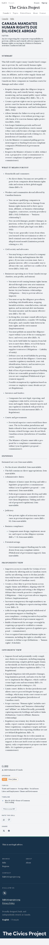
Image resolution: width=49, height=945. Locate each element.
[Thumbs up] (4, 820)
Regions (5, 866)
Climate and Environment (28, 791)
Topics (15, 13)
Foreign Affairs (23, 789)
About (35, 13)
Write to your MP (9, 809)
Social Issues (34, 789)
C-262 (5, 766)
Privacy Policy (8, 903)
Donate (37, 3)
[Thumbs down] (9, 820)
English (4, 3)
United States (25, 13)
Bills (12, 19)
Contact (43, 13)
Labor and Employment (10, 791)
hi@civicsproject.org (11, 877)
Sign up (44, 3)
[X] (4, 893)
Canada (6, 13)
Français (11, 3)
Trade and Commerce (9, 789)
